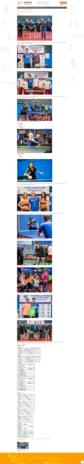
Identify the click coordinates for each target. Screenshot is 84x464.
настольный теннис (39, 438)
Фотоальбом (19, 14)
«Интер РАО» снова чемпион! (22, 450)
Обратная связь (63, 2)
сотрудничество (46, 4)
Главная (18, 9)
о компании (39, 4)
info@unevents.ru (63, 4)
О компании (20, 7)
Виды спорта (26, 7)
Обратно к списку (47, 438)
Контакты (41, 7)
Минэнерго (33, 438)
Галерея (36, 7)
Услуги (31, 7)
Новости (21, 9)
